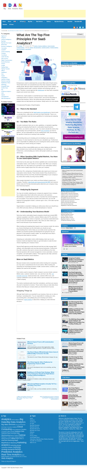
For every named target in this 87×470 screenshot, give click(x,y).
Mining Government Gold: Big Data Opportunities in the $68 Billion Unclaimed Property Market (75, 289)
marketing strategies (7, 447)
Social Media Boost (35, 437)
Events (31, 434)
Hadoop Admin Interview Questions (69, 196)
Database (18, 431)
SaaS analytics (28, 299)
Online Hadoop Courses (67, 215)
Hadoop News (4, 67)
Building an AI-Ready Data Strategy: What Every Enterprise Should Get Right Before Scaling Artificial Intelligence (40, 374)
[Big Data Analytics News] (14, 9)
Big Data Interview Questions (68, 192)
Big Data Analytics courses (67, 219)
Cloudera (3, 53)
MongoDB (11, 449)
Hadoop (48, 21)
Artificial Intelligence (6, 39)
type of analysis (45, 130)
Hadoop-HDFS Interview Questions (69, 193)
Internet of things (5, 79)
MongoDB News (5, 86)
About (9, 21)
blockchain (18, 424)
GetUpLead (41, 90)
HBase (3, 70)
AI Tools (11, 24)
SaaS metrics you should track (42, 112)
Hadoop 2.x (4, 437)
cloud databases (16, 429)
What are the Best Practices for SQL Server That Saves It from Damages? (25, 398)
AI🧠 (14, 21)
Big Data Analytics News (13, 30)
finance (12, 435)
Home (4, 21)
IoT (23, 438)
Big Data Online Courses (67, 217)
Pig (2, 89)
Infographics (4, 77)
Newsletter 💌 (78, 21)
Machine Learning (5, 81)
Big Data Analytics (37, 47)
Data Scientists (11, 433)
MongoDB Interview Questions (68, 198)
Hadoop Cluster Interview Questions (70, 195)
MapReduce (5, 443)
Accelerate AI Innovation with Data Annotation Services (75, 382)
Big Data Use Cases (6, 43)
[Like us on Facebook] (77, 28)
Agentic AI (3, 36)
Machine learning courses (67, 214)
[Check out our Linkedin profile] (83, 28)
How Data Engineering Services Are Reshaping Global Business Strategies (76, 274)
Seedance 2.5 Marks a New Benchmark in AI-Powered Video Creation (72, 177)
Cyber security (10, 431)
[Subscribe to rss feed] (74, 28)
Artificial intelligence (15, 419)
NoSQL (18, 449)
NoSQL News (4, 88)
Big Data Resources (35, 428)
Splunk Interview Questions (68, 201)
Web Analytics (28, 49)
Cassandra (4, 48)
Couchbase (4, 55)
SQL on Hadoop (23, 456)
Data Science (39, 21)
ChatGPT (3, 49)
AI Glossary (33, 421)
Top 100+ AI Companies (36, 440)
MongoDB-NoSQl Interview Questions (70, 199)
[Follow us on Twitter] (80, 28)
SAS (2, 93)
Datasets (5, 24)
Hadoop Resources (6, 438)
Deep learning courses (66, 212)
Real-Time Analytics (21, 49)
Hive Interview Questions (67, 204)
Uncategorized (4, 96)
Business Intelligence (42, 46)
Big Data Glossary (58, 21)
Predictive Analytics (21, 47)
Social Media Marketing (15, 456)
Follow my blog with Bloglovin (8, 461)
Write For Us (33, 442)
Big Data (29, 21)
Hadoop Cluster (11, 437)
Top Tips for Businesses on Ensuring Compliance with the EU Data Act (76, 281)
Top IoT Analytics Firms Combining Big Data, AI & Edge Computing (75, 404)
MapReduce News (5, 82)
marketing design (15, 445)
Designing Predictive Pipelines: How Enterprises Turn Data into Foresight (76, 259)
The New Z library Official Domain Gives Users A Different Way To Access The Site (42, 352)
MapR (16, 440)
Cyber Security (5, 56)
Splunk (3, 95)
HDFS (17, 438)
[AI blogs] (73, 162)
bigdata (20, 46)
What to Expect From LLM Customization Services (75, 343)
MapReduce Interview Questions (69, 205)
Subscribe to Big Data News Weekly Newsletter (41, 439)
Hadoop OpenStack (19, 437)
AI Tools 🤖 (23, 21)
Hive (2, 74)
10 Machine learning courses (68, 220)
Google (3, 65)
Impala (3, 75)
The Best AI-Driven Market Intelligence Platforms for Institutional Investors (75, 331)
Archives (63, 228)
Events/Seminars (5, 62)
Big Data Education (35, 425)
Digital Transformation (6, 60)
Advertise (69, 21)
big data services (8, 424)
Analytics (22, 30)
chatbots (14, 427)
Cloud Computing (51, 46)
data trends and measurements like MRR (39, 182)
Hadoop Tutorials (5, 69)
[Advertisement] (55, 14)
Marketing (3, 84)
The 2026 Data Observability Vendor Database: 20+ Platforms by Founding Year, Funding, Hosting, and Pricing (73, 322)
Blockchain (4, 44)
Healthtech (4, 72)
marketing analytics (46, 47)
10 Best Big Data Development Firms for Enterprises (74, 396)
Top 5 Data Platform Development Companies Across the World (75, 389)
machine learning (7, 440)
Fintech (3, 63)
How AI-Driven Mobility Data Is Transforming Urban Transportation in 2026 (76, 266)
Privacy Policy (33, 435)
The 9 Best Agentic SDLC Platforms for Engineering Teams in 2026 (39, 362)
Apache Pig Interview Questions (69, 202)
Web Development (5, 98)
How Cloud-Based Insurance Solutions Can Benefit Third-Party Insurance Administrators (49, 398)
